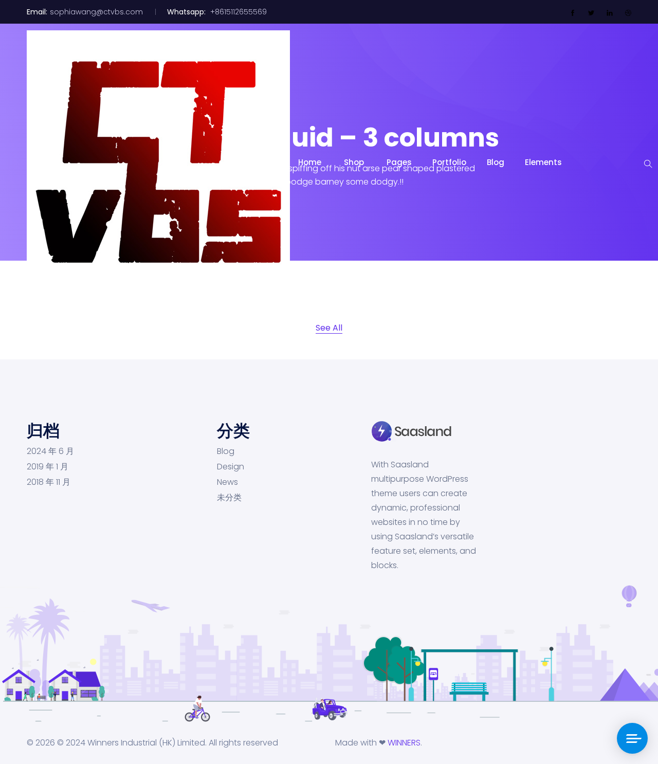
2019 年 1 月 (47, 467)
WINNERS (404, 743)
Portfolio (449, 162)
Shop (355, 162)
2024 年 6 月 (50, 451)
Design (230, 467)
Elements (543, 162)
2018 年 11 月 (48, 482)
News (227, 482)
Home (310, 162)
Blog (495, 162)
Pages (399, 162)
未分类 (229, 498)
